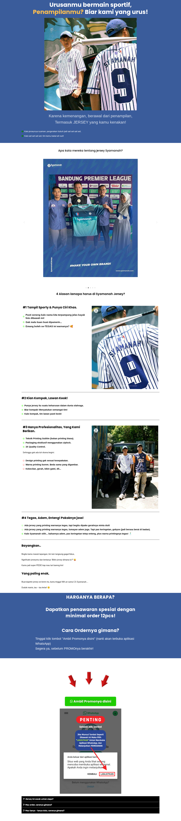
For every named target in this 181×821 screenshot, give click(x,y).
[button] (24, 222)
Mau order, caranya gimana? (38, 805)
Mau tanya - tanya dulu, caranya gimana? (44, 810)
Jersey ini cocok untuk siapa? (39, 799)
